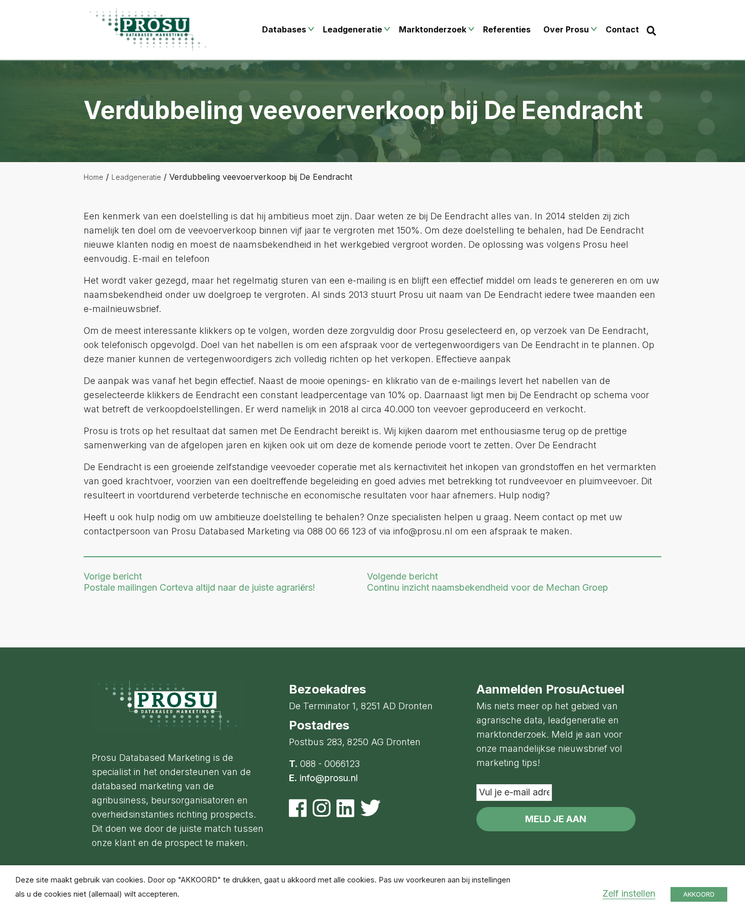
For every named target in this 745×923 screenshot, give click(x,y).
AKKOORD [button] (699, 894)
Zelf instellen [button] (629, 893)
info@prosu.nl (329, 778)
